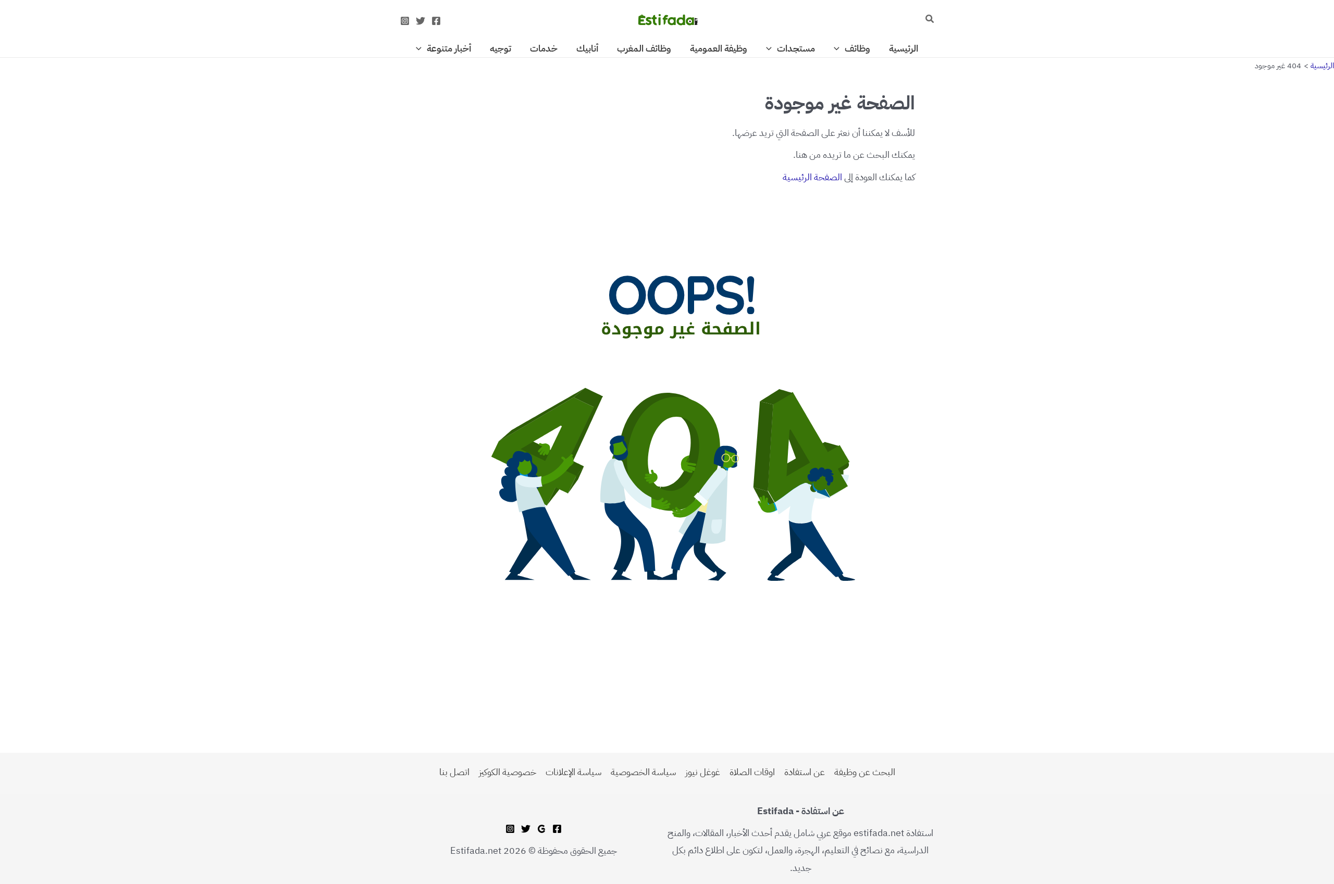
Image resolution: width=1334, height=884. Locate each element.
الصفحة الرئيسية (812, 177)
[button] (929, 20)
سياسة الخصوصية (643, 772)
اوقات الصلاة (752, 772)
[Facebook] (436, 21)
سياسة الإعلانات (573, 772)
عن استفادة (804, 772)
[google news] (541, 828)
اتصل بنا (454, 772)
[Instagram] (405, 21)
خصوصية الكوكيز (507, 772)
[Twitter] (420, 21)
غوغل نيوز (702, 772)
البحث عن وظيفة (864, 772)
